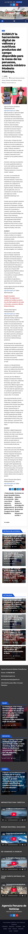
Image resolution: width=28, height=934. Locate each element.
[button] (25, 21)
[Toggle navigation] (14, 21)
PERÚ (3, 30)
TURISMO (16, 931)
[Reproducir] (3, 820)
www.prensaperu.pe (11, 82)
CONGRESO (5, 926)
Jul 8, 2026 (6, 725)
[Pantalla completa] (25, 820)
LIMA (24, 926)
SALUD (10, 931)
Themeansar (14, 924)
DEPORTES (11, 926)
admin (5, 76)
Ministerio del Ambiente (11, 80)
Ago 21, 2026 (8, 642)
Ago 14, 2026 (7, 789)
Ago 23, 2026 (8, 610)
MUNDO (5, 928)
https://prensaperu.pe (9, 110)
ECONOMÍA (18, 926)
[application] (14, 814)
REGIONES (21, 928)
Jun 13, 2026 (7, 758)
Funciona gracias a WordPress (10, 922)
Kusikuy (4, 80)
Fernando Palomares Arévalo (17, 78)
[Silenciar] (22, 820)
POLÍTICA (14, 928)
